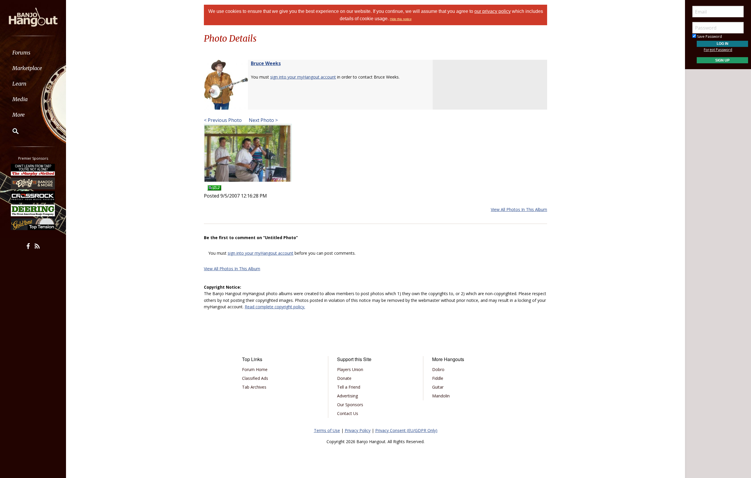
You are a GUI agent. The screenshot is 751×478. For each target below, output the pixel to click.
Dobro (438, 369)
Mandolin (441, 396)
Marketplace (27, 68)
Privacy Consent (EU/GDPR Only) (406, 430)
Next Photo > (263, 120)
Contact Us (347, 413)
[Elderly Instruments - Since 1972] (33, 183)
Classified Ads (255, 378)
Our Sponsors (350, 404)
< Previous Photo (223, 120)
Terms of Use (327, 430)
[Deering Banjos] (33, 210)
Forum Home (255, 369)
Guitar (438, 387)
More (18, 114)
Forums (21, 52)
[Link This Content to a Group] (214, 185)
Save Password (709, 36)
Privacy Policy (358, 430)
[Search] (11, 131)
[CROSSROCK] (33, 197)
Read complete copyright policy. (275, 306)
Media (20, 99)
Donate (344, 378)
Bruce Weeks (266, 63)
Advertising (347, 396)
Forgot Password (718, 49)
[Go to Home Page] (33, 16)
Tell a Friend (348, 387)
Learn (19, 83)
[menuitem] (33, 52)
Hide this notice (401, 19)
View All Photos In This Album (519, 209)
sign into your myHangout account (303, 77)
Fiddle (437, 378)
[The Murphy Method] (33, 169)
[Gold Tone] (33, 224)
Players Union (350, 369)
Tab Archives (254, 387)
